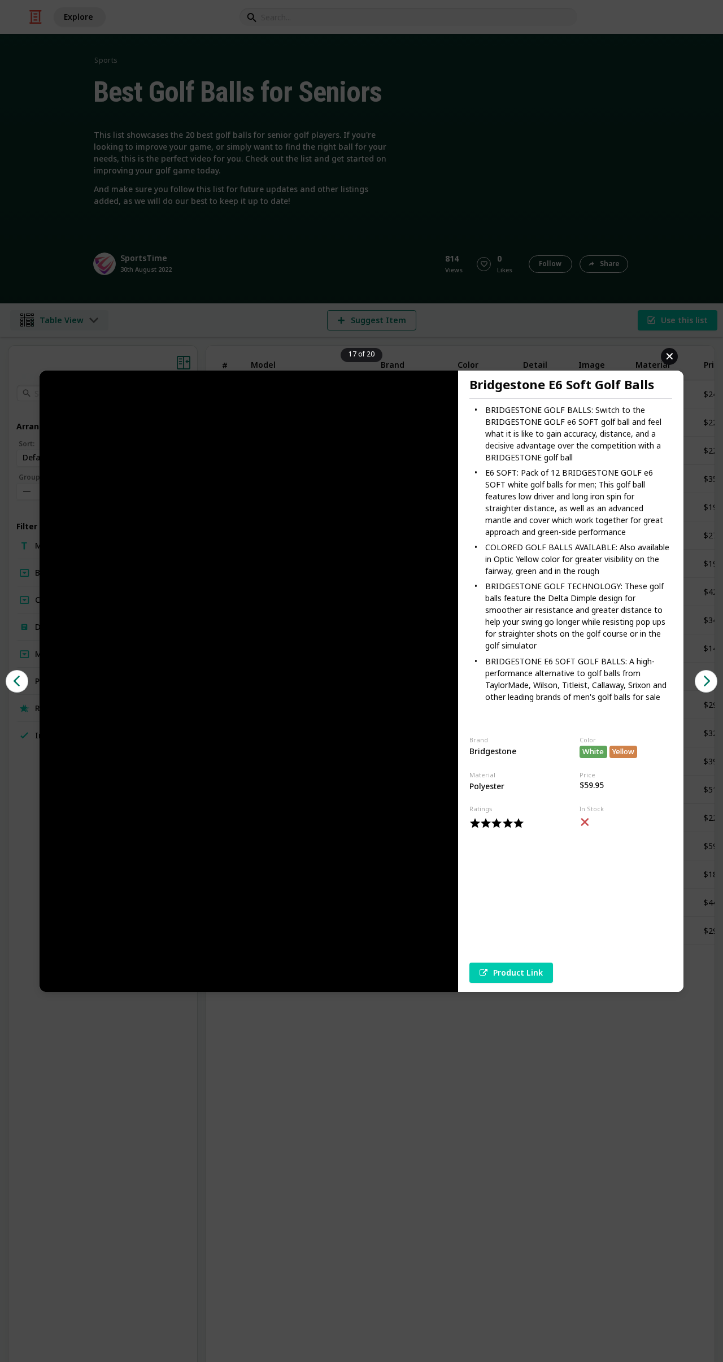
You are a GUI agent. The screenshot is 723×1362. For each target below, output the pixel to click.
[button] (17, 681)
